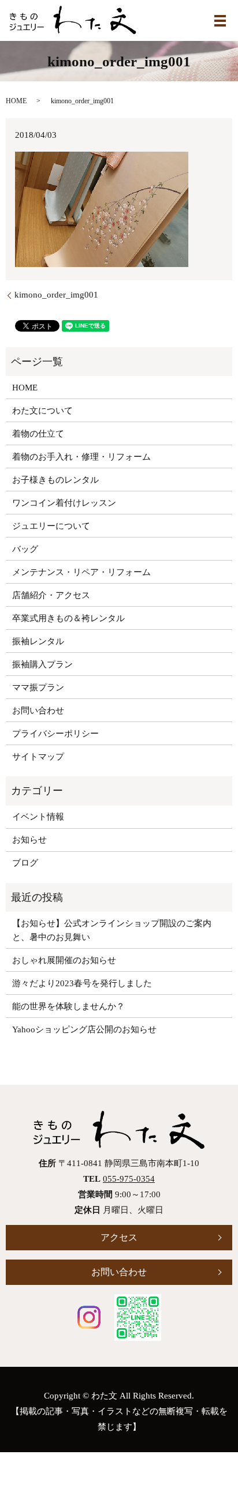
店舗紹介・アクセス (51, 595)
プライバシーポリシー (55, 733)
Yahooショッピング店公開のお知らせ (84, 1029)
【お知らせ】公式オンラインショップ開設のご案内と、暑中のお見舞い (111, 930)
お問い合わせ (38, 710)
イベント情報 (38, 816)
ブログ (25, 862)
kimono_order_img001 (56, 294)
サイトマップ (38, 756)
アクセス (119, 1237)
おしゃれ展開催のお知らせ (64, 960)
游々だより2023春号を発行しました (82, 983)
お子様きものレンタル (55, 479)
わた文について (42, 410)
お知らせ (29, 839)
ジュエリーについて (51, 526)
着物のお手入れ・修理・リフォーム (81, 456)
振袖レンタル (38, 641)
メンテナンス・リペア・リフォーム (81, 572)
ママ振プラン (38, 687)
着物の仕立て (38, 433)
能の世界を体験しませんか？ (68, 1006)
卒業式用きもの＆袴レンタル (68, 618)
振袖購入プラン (42, 664)
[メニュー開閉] (220, 21)
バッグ (25, 549)
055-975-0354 (129, 1178)
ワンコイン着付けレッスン (64, 503)
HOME (16, 101)
